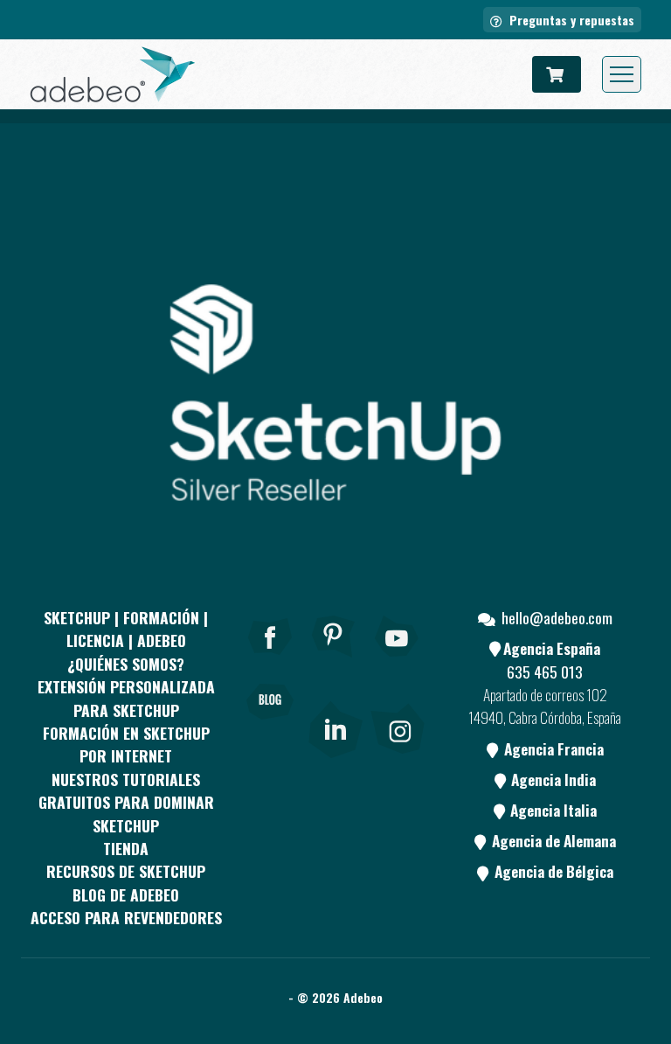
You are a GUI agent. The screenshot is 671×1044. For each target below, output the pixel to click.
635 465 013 (545, 671)
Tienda (126, 848)
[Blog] (270, 725)
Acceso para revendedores (126, 917)
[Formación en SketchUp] (113, 74)
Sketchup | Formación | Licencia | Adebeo (126, 628)
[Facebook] (270, 660)
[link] (335, 725)
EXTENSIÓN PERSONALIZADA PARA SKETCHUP (126, 697)
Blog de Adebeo (126, 894)
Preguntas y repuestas (570, 19)
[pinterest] (333, 660)
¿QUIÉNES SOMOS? (125, 663)
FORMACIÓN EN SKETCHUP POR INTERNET (126, 744)
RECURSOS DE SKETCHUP (125, 871)
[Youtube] (397, 660)
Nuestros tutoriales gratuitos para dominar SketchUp (126, 802)
